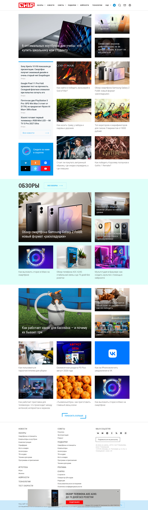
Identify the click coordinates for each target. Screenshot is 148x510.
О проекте (61, 475)
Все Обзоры (53, 186)
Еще (107, 5)
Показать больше (74, 416)
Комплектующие (24, 442)
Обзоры (40, 5)
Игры (20, 470)
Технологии (97, 5)
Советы (61, 5)
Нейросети (84, 5)
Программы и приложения (28, 460)
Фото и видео (23, 448)
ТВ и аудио (22, 454)
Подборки (72, 5)
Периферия (22, 445)
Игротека (23, 467)
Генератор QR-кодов (65, 478)
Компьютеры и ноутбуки (27, 439)
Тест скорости (25, 486)
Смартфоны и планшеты (27, 436)
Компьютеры (63, 448)
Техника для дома (25, 457)
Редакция (61, 481)
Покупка (61, 432)
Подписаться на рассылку (108, 439)
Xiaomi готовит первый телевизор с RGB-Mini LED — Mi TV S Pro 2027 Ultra (36, 120)
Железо (21, 473)
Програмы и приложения (67, 460)
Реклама (62, 467)
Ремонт (60, 438)
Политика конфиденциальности (70, 487)
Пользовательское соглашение (69, 484)
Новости (50, 5)
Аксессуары (23, 451)
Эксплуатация (63, 435)
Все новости (28, 133)
